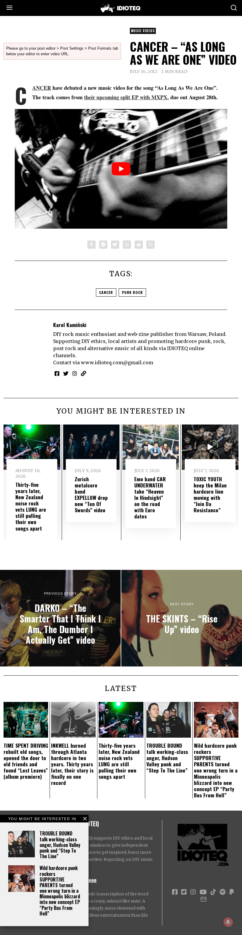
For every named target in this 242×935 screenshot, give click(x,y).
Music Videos (143, 30)
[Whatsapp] (127, 244)
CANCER (41, 88)
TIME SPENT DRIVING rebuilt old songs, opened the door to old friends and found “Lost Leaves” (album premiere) (26, 761)
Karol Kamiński (69, 325)
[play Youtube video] (121, 169)
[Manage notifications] (228, 922)
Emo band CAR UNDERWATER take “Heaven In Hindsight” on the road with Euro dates (150, 497)
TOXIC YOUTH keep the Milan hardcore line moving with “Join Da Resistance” (210, 494)
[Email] (150, 244)
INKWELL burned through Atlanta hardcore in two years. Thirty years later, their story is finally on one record (72, 764)
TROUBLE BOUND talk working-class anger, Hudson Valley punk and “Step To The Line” (60, 845)
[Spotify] (222, 892)
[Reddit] (139, 244)
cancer (106, 292)
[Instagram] (75, 373)
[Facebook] (91, 244)
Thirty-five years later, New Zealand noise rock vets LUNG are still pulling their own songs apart (30, 506)
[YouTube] (203, 892)
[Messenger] (103, 244)
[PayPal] (232, 892)
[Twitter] (115, 244)
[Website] (83, 373)
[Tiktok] (213, 892)
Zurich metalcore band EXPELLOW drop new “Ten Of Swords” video (91, 494)
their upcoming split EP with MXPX (125, 97)
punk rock (132, 292)
